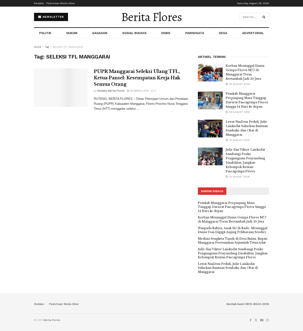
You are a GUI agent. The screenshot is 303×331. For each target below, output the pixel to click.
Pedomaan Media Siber (60, 3)
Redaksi (39, 3)
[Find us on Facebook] (250, 320)
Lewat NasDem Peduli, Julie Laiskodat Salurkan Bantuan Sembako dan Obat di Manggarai (228, 268)
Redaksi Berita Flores (110, 90)
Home (37, 46)
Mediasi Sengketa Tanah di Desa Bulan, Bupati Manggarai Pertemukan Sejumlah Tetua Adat (232, 241)
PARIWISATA (194, 33)
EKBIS (165, 33)
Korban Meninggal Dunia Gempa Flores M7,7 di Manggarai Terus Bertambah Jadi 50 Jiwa (232, 219)
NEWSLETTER (53, 16)
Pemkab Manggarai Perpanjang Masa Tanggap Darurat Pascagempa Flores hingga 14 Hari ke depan (232, 207)
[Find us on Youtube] (261, 320)
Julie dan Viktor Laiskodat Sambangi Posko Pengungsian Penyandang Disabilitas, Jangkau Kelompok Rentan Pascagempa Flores (233, 253)
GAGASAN (99, 33)
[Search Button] (265, 17)
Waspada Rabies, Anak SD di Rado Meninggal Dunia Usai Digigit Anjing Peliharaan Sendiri (232, 230)
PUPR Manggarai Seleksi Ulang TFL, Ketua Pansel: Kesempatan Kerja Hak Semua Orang (137, 78)
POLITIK (45, 33)
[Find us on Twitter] (255, 320)
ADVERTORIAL (253, 33)
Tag (47, 46)
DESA (223, 33)
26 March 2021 (139, 90)
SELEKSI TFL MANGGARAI (68, 46)
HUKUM (71, 33)
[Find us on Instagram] (267, 320)
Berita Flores (151, 17)
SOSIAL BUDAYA (134, 33)
